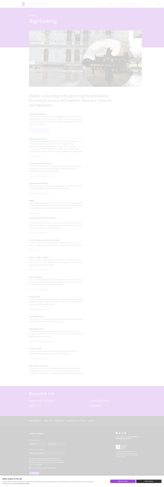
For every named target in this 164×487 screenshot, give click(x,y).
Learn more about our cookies (20, 483)
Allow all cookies (123, 481)
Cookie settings (149, 481)
